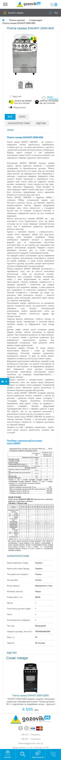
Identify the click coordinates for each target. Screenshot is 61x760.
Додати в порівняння (52, 98)
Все (10, 116)
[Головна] (3, 20)
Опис (22, 116)
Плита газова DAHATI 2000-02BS (30, 695)
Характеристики (19, 123)
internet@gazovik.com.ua (30, 743)
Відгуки (41, 123)
